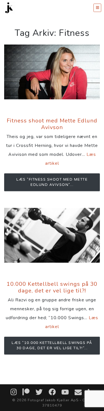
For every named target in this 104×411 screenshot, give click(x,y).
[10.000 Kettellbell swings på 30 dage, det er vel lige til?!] (52, 235)
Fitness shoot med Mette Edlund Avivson (52, 124)
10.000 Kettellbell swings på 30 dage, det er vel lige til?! (52, 287)
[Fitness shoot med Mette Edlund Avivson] (52, 72)
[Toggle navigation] (97, 8)
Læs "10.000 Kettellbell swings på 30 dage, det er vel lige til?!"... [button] (52, 345)
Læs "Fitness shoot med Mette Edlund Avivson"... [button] (52, 182)
